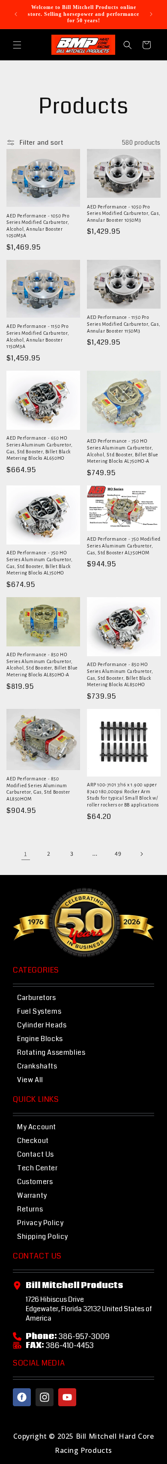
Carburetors (36, 998)
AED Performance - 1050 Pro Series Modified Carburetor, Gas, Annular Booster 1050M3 (123, 213)
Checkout (33, 1141)
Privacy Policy (40, 1223)
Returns (30, 1209)
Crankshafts (37, 1066)
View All (30, 1080)
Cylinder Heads (41, 1025)
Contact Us (35, 1154)
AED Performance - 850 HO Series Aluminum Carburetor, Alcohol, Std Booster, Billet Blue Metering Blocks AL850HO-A (42, 664)
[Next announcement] (151, 14)
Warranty (32, 1195)
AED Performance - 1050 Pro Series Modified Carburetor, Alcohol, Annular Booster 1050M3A (38, 225)
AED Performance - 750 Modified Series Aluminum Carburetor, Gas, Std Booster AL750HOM (124, 545)
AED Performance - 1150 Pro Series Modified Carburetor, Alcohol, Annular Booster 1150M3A (37, 336)
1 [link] (25, 854)
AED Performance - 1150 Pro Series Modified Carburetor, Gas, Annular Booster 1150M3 (123, 324)
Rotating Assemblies (51, 1052)
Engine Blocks (40, 1039)
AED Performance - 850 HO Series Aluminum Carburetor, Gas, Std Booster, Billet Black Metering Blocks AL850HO (120, 674)
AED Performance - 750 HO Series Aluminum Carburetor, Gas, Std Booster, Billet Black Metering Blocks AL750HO (39, 562)
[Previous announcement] (15, 14)
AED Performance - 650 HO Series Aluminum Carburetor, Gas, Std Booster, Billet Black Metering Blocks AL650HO (39, 448)
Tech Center (37, 1168)
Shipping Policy (42, 1236)
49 (118, 853)
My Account (36, 1127)
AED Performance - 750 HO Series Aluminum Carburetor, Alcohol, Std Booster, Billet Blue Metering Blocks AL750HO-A (122, 451)
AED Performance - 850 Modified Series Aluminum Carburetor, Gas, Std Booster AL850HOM (38, 788)
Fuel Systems (39, 1011)
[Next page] (141, 854)
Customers (35, 1182)
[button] (17, 45)
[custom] (22, 1397)
